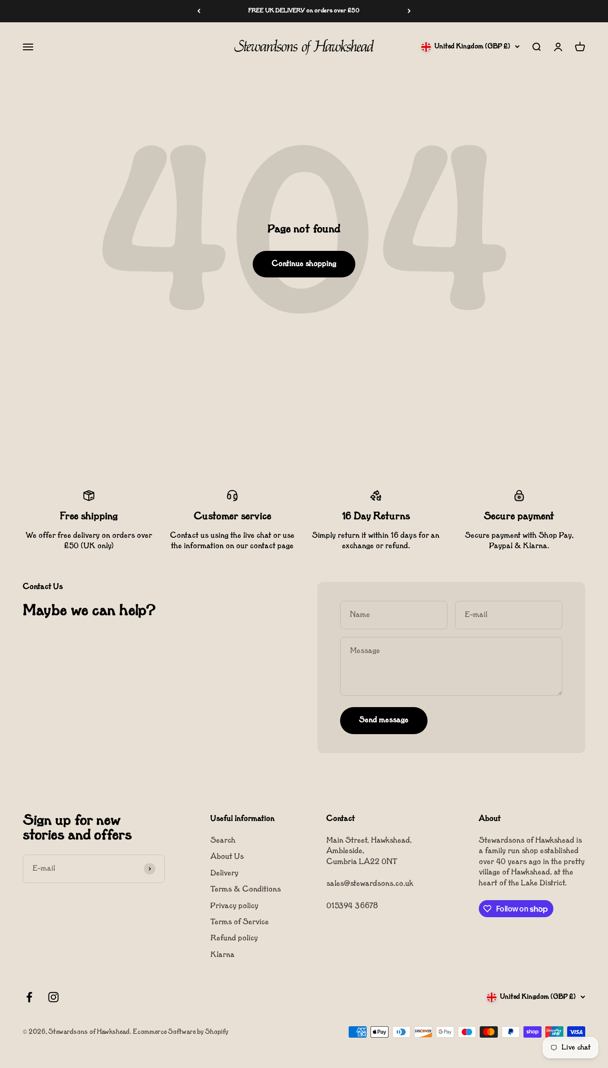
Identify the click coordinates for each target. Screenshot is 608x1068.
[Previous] (198, 11)
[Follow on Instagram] (53, 997)
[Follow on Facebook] (29, 997)
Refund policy (234, 938)
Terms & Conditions (245, 889)
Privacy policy (234, 906)
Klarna (222, 955)
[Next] (409, 11)
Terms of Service (239, 922)
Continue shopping (304, 264)
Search (223, 841)
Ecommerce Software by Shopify (180, 1032)
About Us (227, 857)
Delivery (224, 873)
